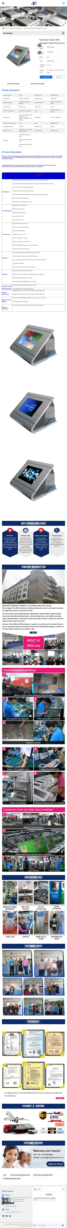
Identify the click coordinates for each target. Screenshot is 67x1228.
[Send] (63, 1225)
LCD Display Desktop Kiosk (11, 1178)
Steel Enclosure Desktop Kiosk (43, 1175)
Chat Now (58, 77)
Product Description (37, 84)
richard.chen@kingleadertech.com (14, 1212)
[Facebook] (6, 1216)
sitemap (15, 1224)
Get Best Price (46, 77)
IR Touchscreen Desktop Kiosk (20, 1175)
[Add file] (35, 1225)
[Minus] (63, 1189)
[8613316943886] (10, 1216)
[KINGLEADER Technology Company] (34, 3)
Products (11, 28)
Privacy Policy (8, 1224)
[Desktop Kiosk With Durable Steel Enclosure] (19, 55)
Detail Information (13, 84)
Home (5, 28)
